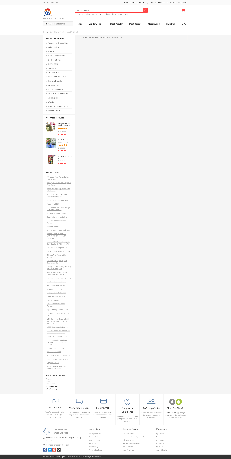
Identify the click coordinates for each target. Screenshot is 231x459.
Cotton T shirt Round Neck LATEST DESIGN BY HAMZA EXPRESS (56, 236)
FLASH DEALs (53, 64)
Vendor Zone (95, 24)
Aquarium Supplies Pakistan (57, 200)
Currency (170, 2)
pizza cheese (59, 348)
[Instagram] (57, 2)
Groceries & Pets (54, 72)
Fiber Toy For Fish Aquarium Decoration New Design (57, 273)
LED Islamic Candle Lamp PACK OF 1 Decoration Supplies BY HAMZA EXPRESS (58, 321)
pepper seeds (62, 336)
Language (182, 2)
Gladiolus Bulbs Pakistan (56, 296)
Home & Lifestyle (55, 81)
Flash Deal (170, 24)
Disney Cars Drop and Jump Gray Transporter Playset (59, 267)
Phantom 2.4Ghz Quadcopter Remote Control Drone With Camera (57, 342)
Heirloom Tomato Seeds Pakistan (56, 305)
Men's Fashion (53, 85)
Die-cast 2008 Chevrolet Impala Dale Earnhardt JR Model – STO (58, 243)
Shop (80, 24)
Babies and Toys (54, 47)
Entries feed (50, 384)
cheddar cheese (53, 226)
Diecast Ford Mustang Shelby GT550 (57, 256)
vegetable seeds (53, 363)
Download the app (172, 413)
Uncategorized (53, 98)
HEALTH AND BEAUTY (57, 77)
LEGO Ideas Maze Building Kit (57, 327)
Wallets (51, 102)
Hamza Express (53, 300)
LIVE (184, 24)
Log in (48, 381)
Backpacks (52, 51)
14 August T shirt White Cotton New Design (58, 178)
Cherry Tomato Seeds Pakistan (58, 230)
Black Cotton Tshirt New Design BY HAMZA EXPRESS (58, 208)
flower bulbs (51, 289)
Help (140, 2)
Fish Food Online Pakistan (56, 282)
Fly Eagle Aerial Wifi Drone (56, 293)
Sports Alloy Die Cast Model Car (58, 355)
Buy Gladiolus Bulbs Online (57, 217)
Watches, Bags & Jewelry (58, 106)
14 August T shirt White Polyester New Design (59, 184)
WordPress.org (51, 389)
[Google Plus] (52, 2)
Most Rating (154, 24)
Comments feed (52, 386)
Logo (49, 336)
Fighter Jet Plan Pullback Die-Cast (59, 278)
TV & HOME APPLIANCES (58, 93)
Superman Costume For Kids (57, 359)
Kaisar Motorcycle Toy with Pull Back (58, 314)
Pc (54, 336)
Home (45, 32)
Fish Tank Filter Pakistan (56, 285)
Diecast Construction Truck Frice (58, 251)
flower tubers (63, 289)
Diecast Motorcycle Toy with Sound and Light (57, 262)
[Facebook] (48, 2)
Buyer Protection (130, 2)
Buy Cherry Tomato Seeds (56, 213)
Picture (49, 348)
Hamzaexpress (95, 457)
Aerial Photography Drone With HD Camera (58, 190)
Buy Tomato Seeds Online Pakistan (56, 221)
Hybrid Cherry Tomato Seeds (57, 309)
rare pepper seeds (54, 352)
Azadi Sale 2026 (53, 204)
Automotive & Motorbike (58, 43)
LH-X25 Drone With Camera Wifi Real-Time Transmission (58, 332)
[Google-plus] (54, 450)
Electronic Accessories (56, 55)
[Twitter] (44, 2)
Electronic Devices (55, 60)
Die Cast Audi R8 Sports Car (57, 247)
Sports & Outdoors (55, 89)
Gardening (52, 68)
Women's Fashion (55, 110)
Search (145, 10)
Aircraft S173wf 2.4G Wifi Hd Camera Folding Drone (57, 195)
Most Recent (135, 24)
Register (49, 379)
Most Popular (116, 24)
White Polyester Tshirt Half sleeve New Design (57, 367)
